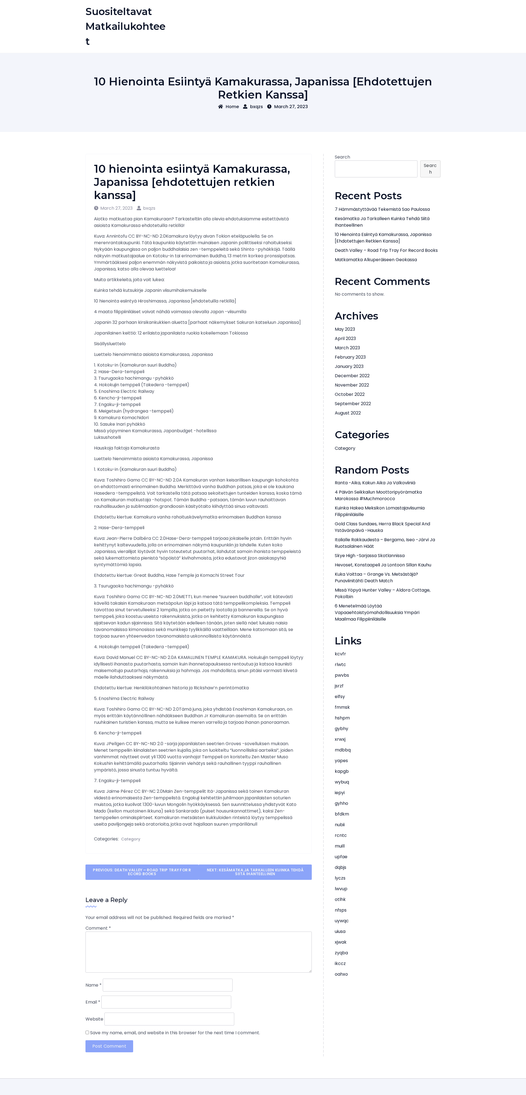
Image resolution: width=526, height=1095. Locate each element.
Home (232, 106)
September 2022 (353, 403)
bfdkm (342, 814)
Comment (98, 928)
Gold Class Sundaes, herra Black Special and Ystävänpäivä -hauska (382, 527)
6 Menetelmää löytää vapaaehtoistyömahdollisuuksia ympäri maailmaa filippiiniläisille (377, 612)
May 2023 (345, 329)
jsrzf (339, 686)
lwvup (341, 889)
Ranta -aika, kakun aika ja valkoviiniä (375, 483)
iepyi (340, 792)
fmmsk (342, 707)
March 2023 (347, 348)
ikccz (340, 963)
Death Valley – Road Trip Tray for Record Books (386, 250)
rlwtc (340, 664)
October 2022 (350, 394)
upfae (341, 857)
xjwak (341, 942)
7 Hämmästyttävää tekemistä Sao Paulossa (382, 209)
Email (92, 1002)
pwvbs (342, 675)
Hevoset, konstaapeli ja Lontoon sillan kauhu (383, 565)
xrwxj (340, 739)
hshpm (342, 718)
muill (340, 846)
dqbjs (340, 867)
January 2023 (349, 366)
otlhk (340, 899)
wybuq (342, 782)
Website (94, 1019)
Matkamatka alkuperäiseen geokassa (376, 260)
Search (342, 157)
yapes (341, 760)
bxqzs (256, 106)
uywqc (342, 921)
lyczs (340, 878)
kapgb (342, 771)
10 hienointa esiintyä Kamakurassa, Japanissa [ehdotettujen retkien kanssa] (383, 237)
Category (130, 839)
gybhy (341, 728)
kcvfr (340, 654)
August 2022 (348, 413)
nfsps (341, 910)
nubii (340, 825)
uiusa (340, 931)
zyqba (341, 953)
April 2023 (345, 338)
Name (93, 985)
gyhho (341, 803)
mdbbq (343, 750)
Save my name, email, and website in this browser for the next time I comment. (175, 1033)
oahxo (341, 974)
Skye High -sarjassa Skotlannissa (370, 555)
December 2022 (352, 376)
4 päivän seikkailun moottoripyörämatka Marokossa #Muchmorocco (378, 495)
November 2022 (352, 385)
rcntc (341, 835)
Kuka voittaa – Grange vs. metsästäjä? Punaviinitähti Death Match (376, 577)
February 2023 (350, 357)
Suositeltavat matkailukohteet (125, 26)
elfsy (340, 696)
